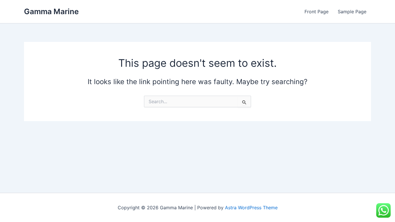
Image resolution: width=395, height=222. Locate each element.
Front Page (316, 11)
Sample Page (352, 11)
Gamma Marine (51, 11)
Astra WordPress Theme (251, 207)
